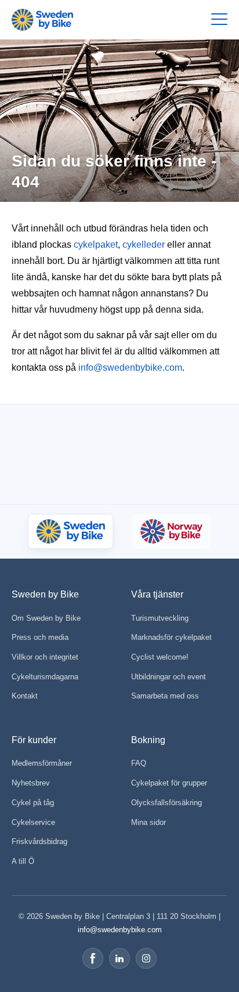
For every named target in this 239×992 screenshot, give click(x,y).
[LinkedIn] (119, 958)
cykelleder (143, 244)
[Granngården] (90, 477)
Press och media (40, 637)
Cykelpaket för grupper (169, 783)
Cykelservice (33, 822)
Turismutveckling (160, 618)
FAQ (138, 763)
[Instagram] (146, 958)
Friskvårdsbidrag (39, 841)
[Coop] (44, 430)
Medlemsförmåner (42, 763)
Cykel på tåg (33, 802)
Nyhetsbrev (31, 783)
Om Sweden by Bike (46, 618)
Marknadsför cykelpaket (171, 637)
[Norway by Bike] (171, 531)
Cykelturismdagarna (45, 676)
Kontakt (25, 695)
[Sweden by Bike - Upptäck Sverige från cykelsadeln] (42, 19)
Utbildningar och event (168, 676)
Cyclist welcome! (160, 657)
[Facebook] (92, 958)
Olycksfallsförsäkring (166, 802)
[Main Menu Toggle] (219, 20)
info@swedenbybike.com (130, 367)
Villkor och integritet (45, 657)
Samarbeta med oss (165, 695)
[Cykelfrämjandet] (103, 430)
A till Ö (23, 861)
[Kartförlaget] (173, 474)
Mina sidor (148, 822)
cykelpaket (96, 244)
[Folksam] (178, 430)
